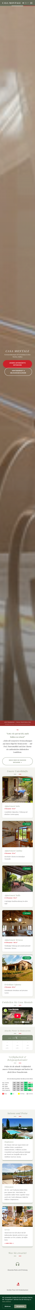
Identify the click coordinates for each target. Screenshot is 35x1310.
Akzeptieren (20, 1306)
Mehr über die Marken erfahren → (17, 761)
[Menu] (31, 3)
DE (23, 3)
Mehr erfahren (6, 1301)
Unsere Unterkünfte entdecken (17, 364)
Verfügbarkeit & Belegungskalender (18, 372)
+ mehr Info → (9, 1243)
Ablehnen (8, 1306)
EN (26, 3)
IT (28, 3)
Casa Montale (11, 2)
